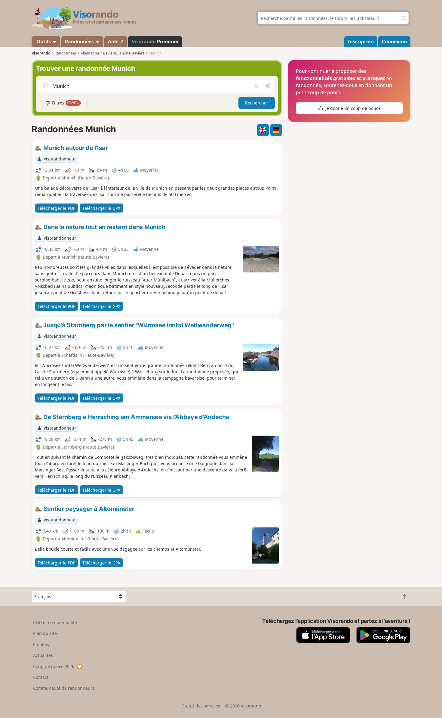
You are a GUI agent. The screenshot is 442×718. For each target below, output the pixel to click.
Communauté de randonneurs (63, 688)
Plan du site (45, 633)
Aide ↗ (116, 41)
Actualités (43, 655)
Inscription (361, 41)
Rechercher (256, 103)
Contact (40, 677)
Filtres (65, 103)
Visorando (41, 53)
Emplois (41, 644)
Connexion (394, 41)
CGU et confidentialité (55, 622)
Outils (43, 41)
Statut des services (201, 706)
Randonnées (80, 41)
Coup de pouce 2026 (53, 666)
